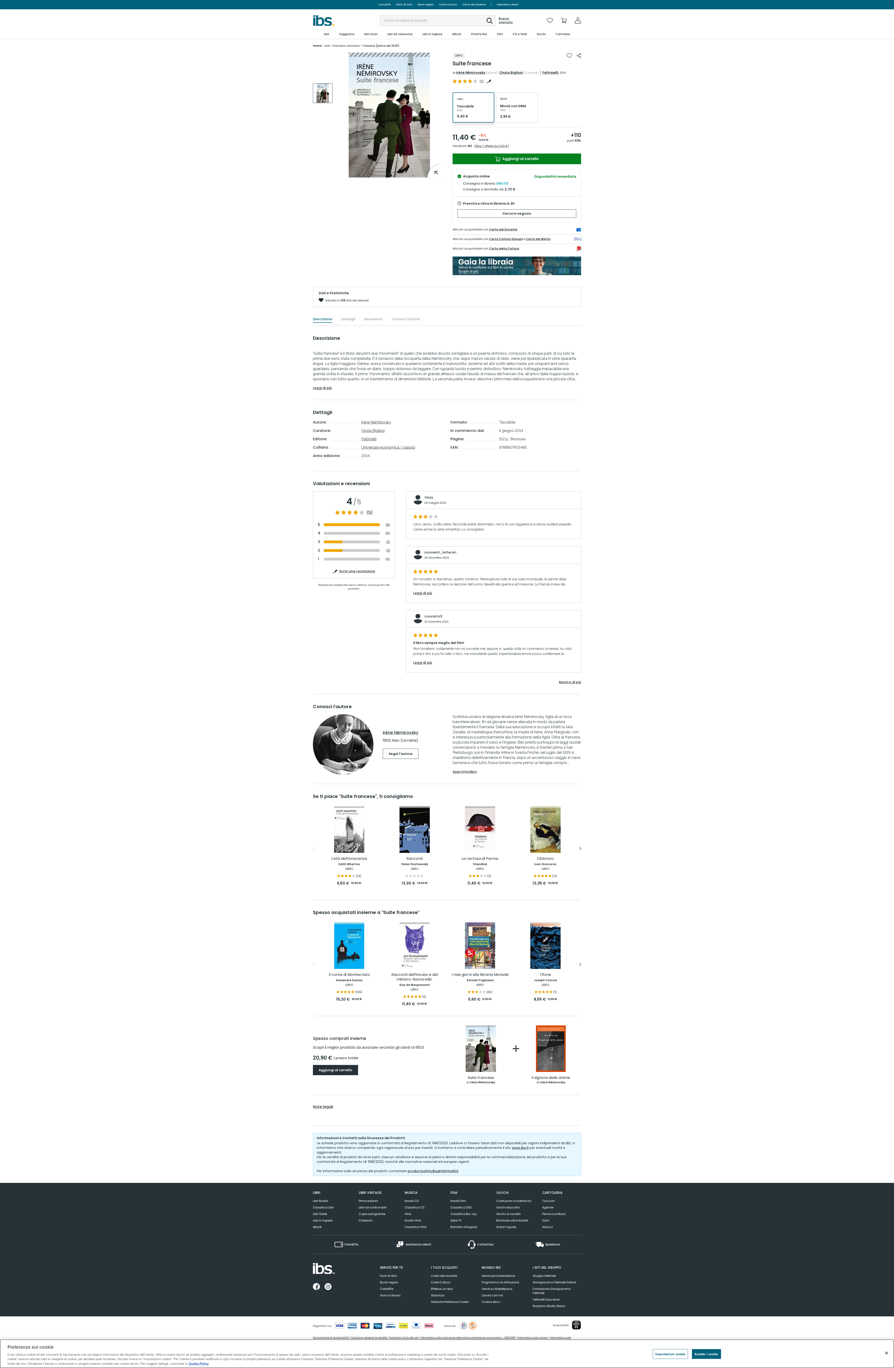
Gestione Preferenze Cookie (450, 1302)
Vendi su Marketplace (497, 1289)
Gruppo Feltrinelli (544, 1276)
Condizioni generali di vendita (369, 1337)
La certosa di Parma (480, 858)
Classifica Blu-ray (463, 1214)
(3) (388, 525)
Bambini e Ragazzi (463, 1227)
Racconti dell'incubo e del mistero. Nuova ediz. (414, 977)
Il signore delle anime (551, 1077)
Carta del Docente (503, 229)
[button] (489, 21)
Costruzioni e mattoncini (513, 1201)
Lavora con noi (492, 1295)
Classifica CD (414, 1207)
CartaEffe (384, 4)
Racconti (414, 858)
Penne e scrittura (554, 1214)
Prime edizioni (368, 1201)
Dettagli (348, 319)
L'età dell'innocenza (349, 858)
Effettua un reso (442, 1289)
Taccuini (548, 1201)
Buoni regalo (425, 4)
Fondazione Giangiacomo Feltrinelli (552, 1291)
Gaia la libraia (390, 1295)
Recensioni (373, 319)
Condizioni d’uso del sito (404, 1337)
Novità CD (412, 1201)
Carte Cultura (448, 4)
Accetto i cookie (706, 1354)
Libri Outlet (320, 1214)
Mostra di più (570, 682)
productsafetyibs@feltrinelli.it (433, 1171)
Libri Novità (320, 1201)
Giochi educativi (508, 1207)
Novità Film (458, 1201)
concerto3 (433, 616)
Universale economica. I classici (388, 447)
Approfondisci (465, 771)
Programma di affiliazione (500, 1282)
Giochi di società (508, 1214)
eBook (317, 1227)
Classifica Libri (323, 1207)
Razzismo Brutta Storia (549, 1306)
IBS (469, 146)
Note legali (323, 1106)
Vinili (408, 1214)
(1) (388, 542)
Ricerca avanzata (506, 20)
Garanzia (437, 1295)
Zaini (545, 1220)
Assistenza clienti (507, 4)
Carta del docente (474, 4)
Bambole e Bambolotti (512, 1220)
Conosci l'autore (406, 319)
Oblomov (545, 858)
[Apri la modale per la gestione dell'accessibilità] (576, 1325)
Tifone (545, 974)
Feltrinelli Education (546, 1299)
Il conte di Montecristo (349, 974)
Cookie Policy (199, 1363)
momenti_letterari (440, 552)
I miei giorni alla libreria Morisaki (480, 974)
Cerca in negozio (516, 213)
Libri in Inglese (322, 1220)
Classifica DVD (460, 1207)
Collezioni (365, 1220)
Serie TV (455, 1220)
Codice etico (491, 1302)
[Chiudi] (886, 1353)
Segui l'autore (401, 753)
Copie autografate (372, 1214)
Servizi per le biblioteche (498, 1276)
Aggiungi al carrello (520, 158)
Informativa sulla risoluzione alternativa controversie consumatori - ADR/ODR (468, 1337)
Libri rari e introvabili (372, 1207)
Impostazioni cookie (670, 1354)
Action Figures (506, 1227)
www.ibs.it (520, 1147)
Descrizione (322, 319)
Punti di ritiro (404, 4)
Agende (547, 1207)
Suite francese (481, 1077)
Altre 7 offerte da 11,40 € (491, 146)
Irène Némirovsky (470, 72)
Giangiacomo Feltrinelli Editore (554, 1282)
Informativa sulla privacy (532, 1337)
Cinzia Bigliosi (511, 72)
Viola (428, 497)
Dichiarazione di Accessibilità (331, 1337)
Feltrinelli (550, 72)
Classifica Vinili (416, 1227)
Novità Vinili (413, 1220)
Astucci (547, 1227)
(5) (370, 512)
